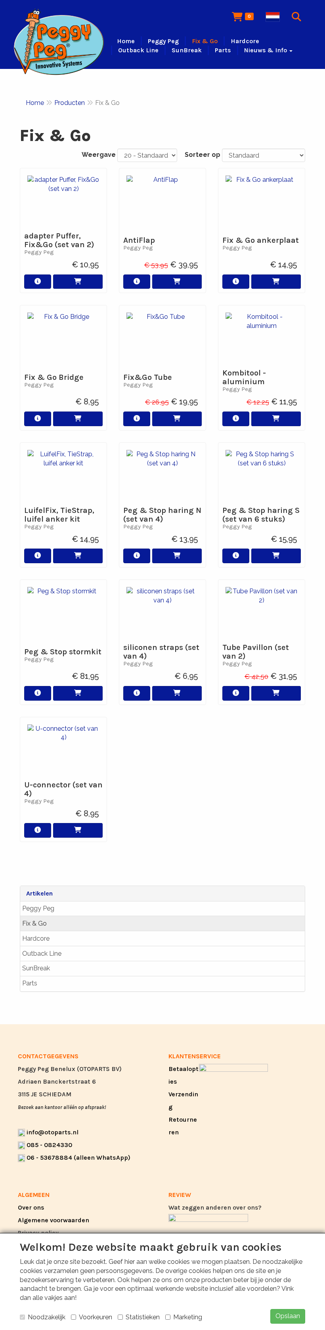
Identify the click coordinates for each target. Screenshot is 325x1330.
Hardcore (36, 938)
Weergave (99, 154)
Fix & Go (34, 923)
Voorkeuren (95, 1317)
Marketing (187, 1317)
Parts (29, 983)
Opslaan (287, 1316)
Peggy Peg (38, 908)
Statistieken (143, 1317)
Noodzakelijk (46, 1317)
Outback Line (41, 953)
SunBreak (36, 968)
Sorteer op (202, 154)
